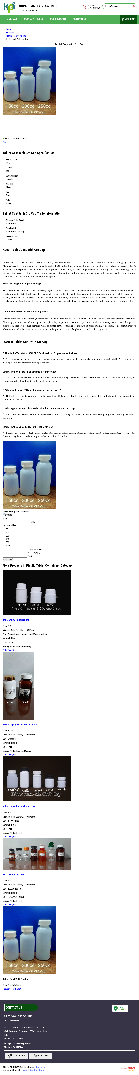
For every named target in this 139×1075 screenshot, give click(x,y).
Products (10, 32)
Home (8, 29)
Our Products (58, 19)
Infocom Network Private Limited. (34, 1070)
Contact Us (80, 19)
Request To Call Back (12, 989)
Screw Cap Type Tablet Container (20, 724)
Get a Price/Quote (10, 650)
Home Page (11, 19)
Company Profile (33, 19)
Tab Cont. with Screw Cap (16, 620)
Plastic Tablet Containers (17, 36)
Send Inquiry (129, 19)
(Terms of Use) (40, 1067)
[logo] (9, 13)
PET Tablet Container (14, 874)
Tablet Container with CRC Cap (19, 806)
